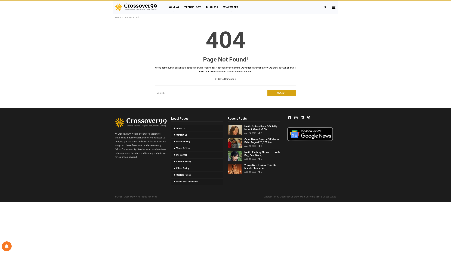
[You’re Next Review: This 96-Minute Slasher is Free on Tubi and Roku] (235, 169)
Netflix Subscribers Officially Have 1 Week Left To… (260, 128)
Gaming (174, 7)
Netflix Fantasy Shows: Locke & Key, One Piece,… (262, 154)
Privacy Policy (183, 141)
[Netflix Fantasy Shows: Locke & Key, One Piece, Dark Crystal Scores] (235, 156)
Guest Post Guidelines (187, 181)
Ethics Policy (182, 168)
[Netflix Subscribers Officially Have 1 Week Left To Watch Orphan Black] (235, 130)
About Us (181, 128)
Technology (192, 7)
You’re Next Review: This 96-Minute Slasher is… (260, 167)
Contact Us (181, 135)
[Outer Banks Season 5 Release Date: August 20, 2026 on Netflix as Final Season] (235, 143)
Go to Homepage (227, 79)
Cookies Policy (183, 175)
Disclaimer (181, 155)
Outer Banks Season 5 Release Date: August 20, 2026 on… (261, 141)
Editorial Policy (183, 161)
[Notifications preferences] (7, 246)
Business (212, 7)
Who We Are (230, 7)
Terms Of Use (183, 148)
